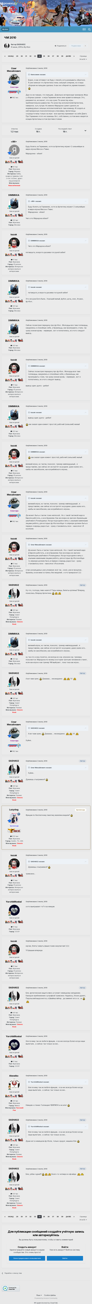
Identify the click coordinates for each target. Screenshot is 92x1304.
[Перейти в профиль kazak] (14, 243)
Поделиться (61, 46)
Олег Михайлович (14, 69)
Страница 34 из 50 (83, 57)
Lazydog (13, 809)
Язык (38, 1295)
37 (53, 56)
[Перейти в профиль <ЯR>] (14, 150)
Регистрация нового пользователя (27, 1258)
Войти (65, 1258)
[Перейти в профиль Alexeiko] (14, 1084)
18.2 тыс (15, 97)
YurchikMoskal (14, 901)
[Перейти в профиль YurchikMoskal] (14, 910)
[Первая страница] (5, 56)
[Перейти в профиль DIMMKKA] (14, 203)
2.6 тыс (15, 1101)
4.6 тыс (15, 610)
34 (39, 56)
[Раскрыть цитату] (29, 74)
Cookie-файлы (50, 1295)
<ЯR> (14, 141)
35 (44, 56)
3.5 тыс (15, 220)
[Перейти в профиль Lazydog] (14, 818)
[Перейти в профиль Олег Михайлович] (14, 79)
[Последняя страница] (74, 56)
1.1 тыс (15, 260)
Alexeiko (13, 1075)
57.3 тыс (15, 836)
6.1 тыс (15, 167)
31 (26, 56)
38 (58, 56)
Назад (11, 56)
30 (22, 56)
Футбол (27, 47)
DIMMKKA (13, 195)
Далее (68, 56)
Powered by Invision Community (46, 1298)
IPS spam (37, 1303)
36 (48, 56)
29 (17, 56)
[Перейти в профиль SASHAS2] (6, 45)
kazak (14, 234)
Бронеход (8, 3)
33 (35, 56)
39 (62, 56)
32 (30, 56)
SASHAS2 (21, 44)
